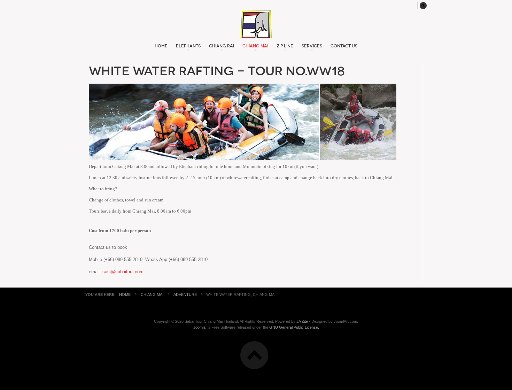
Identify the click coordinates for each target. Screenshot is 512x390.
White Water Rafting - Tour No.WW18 (217, 71)
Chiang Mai (152, 294)
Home (125, 294)
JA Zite (302, 321)
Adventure (185, 294)
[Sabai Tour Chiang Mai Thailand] (256, 24)
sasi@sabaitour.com (122, 271)
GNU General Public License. (294, 327)
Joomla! (200, 327)
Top (254, 355)
